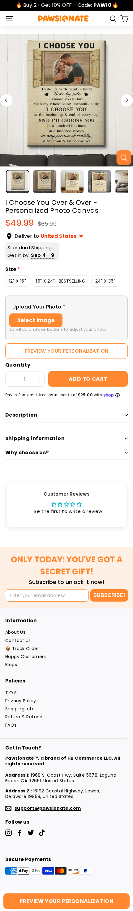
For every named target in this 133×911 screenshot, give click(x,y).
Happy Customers (25, 656)
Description (21, 414)
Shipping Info (20, 709)
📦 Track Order (22, 648)
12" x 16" (17, 281)
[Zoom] (123, 157)
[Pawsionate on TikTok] (42, 832)
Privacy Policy (20, 701)
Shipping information (35, 438)
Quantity (17, 365)
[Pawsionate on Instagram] (8, 832)
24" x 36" (105, 281)
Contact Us (18, 640)
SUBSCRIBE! (109, 595)
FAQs (11, 725)
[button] (66, 307)
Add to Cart (88, 379)
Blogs (11, 664)
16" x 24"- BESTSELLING (60, 281)
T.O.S (11, 693)
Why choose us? (27, 452)
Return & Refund (24, 717)
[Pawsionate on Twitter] (31, 832)
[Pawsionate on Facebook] (19, 832)
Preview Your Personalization (67, 351)
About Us (15, 632)
